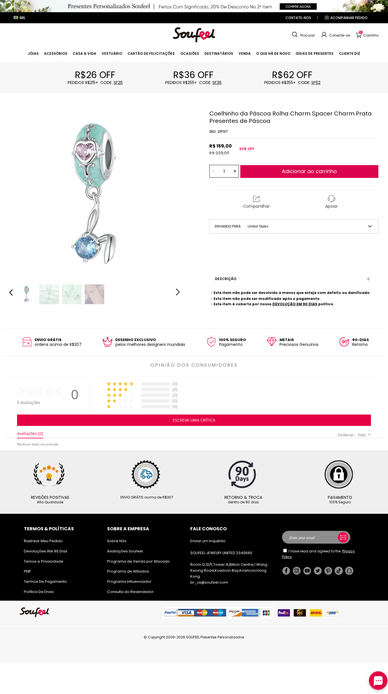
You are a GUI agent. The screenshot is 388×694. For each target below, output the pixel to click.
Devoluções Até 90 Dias (45, 551)
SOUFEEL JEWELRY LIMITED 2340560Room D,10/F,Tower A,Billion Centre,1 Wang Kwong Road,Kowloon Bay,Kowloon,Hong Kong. (228, 564)
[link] (33, 53)
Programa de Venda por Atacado (138, 561)
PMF (27, 571)
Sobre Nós (116, 541)
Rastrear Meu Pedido (43, 541)
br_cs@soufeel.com (209, 582)
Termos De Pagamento (45, 581)
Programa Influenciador (129, 581)
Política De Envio (39, 591)
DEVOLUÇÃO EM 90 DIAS (294, 304)
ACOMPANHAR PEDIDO (349, 17)
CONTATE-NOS (298, 17)
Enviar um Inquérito (208, 541)
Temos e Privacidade (43, 561)
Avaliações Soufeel (125, 551)
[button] (303, 35)
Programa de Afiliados (128, 571)
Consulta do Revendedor (130, 591)
